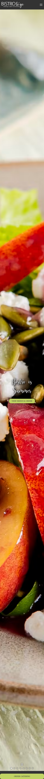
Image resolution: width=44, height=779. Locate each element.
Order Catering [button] (22, 776)
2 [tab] (14, 768)
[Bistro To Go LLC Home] (13, 5)
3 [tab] (17, 768)
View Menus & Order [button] (22, 396)
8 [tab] (33, 768)
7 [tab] (30, 768)
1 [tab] (11, 768)
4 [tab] (20, 768)
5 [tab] (24, 768)
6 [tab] (27, 768)
